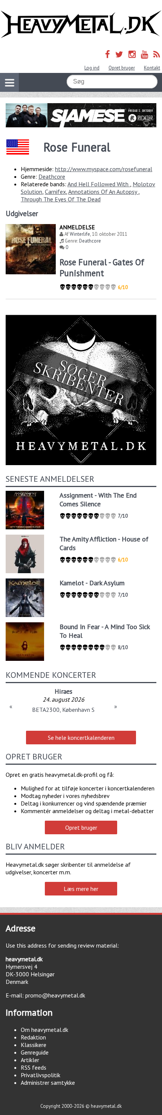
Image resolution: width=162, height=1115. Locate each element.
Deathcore (51, 176)
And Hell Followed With (98, 184)
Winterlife (80, 234)
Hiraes (63, 691)
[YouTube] (144, 54)
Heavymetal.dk (81, 24)
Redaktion (33, 1037)
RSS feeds (33, 1067)
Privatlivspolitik (40, 1075)
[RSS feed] (156, 54)
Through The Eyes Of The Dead (61, 199)
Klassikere (33, 1045)
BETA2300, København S (63, 709)
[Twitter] (119, 54)
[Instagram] (132, 54)
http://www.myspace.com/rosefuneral (103, 169)
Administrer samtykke (48, 1082)
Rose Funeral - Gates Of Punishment (102, 267)
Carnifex (55, 191)
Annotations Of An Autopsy (103, 191)
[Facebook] (107, 54)
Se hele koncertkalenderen (81, 737)
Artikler (30, 1060)
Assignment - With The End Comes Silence (98, 499)
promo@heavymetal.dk (55, 995)
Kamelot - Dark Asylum (92, 582)
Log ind (91, 68)
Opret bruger (122, 68)
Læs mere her (81, 888)
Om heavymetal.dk (44, 1029)
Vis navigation (9, 82)
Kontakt (152, 68)
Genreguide (35, 1052)
